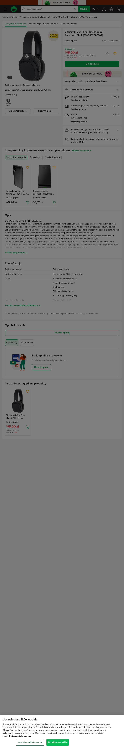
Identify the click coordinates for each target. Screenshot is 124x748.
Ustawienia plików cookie (30, 742)
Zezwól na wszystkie (57, 742)
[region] (62, 731)
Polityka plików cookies (20, 736)
